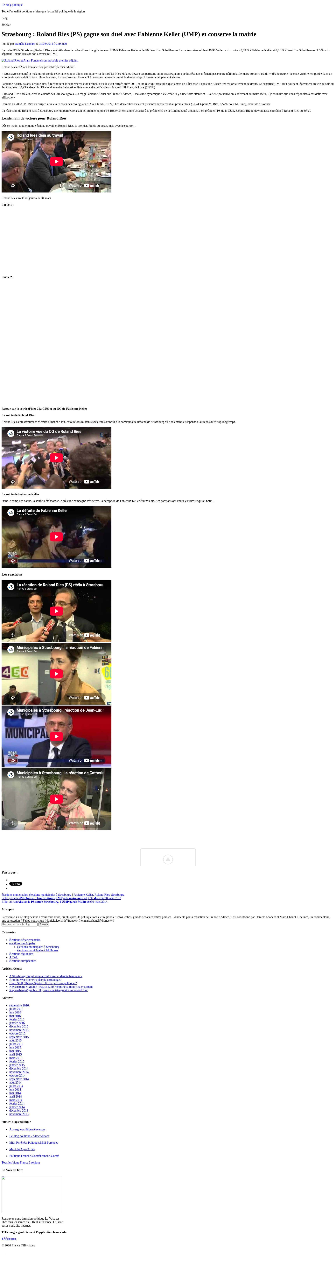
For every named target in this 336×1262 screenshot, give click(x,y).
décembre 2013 (18, 1110)
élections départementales (24, 939)
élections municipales (15, 894)
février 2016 (16, 1019)
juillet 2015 (16, 1044)
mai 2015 (15, 1051)
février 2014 (16, 1103)
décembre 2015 (18, 1026)
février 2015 (16, 1061)
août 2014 (15, 1082)
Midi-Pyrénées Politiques (33, 1142)
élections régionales (21, 953)
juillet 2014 (16, 1086)
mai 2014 (15, 1093)
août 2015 (15, 1040)
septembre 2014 (19, 1079)
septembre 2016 (19, 1005)
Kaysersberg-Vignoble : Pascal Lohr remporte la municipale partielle (51, 986)
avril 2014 (15, 1096)
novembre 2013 (19, 1114)
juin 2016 (15, 1012)
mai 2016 (15, 1016)
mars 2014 (15, 1100)
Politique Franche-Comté (34, 1155)
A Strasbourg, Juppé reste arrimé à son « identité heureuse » (45, 976)
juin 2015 (15, 1047)
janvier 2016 (17, 1023)
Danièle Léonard (25, 43)
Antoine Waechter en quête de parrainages (35, 979)
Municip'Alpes (22, 1149)
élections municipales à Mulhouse (37, 950)
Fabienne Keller (83, 894)
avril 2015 (15, 1054)
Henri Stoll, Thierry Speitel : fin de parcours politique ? (43, 983)
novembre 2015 (19, 1030)
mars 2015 (15, 1058)
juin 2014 (15, 1089)
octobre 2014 (17, 1075)
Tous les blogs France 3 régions (21, 1162)
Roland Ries (102, 894)
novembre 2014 (19, 1072)
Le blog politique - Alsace (29, 1136)
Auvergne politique (27, 1129)
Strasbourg (117, 894)
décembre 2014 (18, 1068)
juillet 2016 (16, 1009)
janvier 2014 (17, 1107)
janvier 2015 (17, 1065)
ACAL (13, 957)
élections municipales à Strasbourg (50, 894)
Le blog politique (12, 4)
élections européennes (22, 960)
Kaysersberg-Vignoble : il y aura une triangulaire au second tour (48, 990)
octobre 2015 (17, 1033)
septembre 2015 (19, 1037)
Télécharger (9, 1238)
